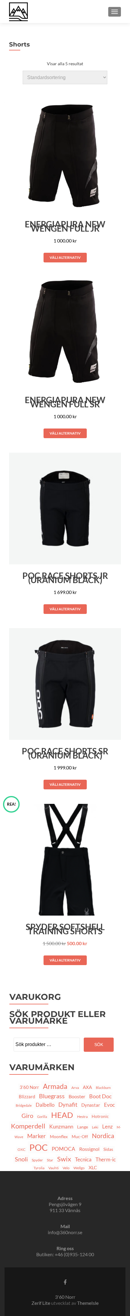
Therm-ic (106, 1160)
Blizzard (27, 1096)
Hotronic (100, 1116)
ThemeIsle (88, 1303)
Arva (75, 1087)
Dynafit (67, 1104)
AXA (87, 1087)
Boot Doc (100, 1096)
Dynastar (90, 1105)
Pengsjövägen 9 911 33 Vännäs (65, 1207)
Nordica (103, 1136)
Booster (77, 1096)
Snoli (21, 1159)
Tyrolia (39, 1168)
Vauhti (53, 1168)
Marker (36, 1136)
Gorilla (42, 1117)
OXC (21, 1149)
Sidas (108, 1149)
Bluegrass (52, 1096)
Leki (95, 1127)
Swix (64, 1159)
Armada (55, 1086)
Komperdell (28, 1126)
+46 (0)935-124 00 (74, 1254)
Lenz (107, 1127)
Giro (27, 1115)
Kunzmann (61, 1127)
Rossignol (89, 1149)
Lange (82, 1126)
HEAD (62, 1115)
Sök (98, 1044)
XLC (93, 1167)
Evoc (109, 1105)
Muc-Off (80, 1136)
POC (38, 1147)
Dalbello (45, 1105)
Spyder (37, 1160)
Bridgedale (24, 1105)
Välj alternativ (65, 257)
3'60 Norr (29, 1087)
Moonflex (59, 1136)
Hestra (82, 1116)
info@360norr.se (65, 1232)
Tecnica (83, 1160)
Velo (66, 1168)
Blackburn (103, 1088)
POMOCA (63, 1149)
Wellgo (79, 1168)
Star (50, 1160)
